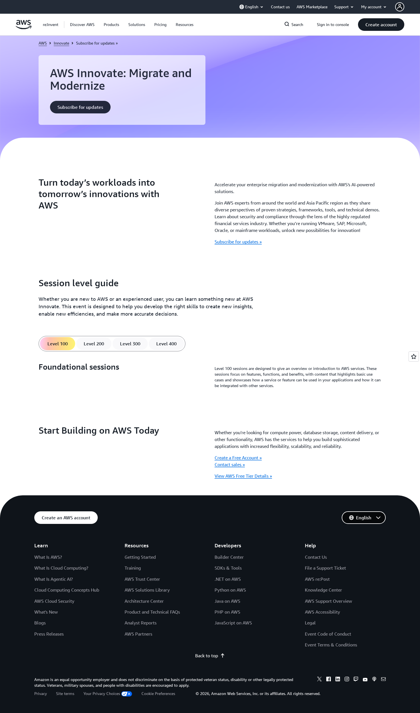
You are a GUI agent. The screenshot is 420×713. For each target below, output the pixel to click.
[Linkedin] (337, 680)
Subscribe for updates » (238, 242)
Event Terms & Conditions (331, 645)
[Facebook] (328, 680)
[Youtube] (365, 680)
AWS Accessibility (322, 612)
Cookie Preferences (158, 693)
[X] (319, 680)
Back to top (206, 655)
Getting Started (140, 557)
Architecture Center (144, 601)
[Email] (383, 680)
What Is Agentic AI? (53, 579)
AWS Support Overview (328, 601)
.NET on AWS (228, 579)
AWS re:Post (317, 579)
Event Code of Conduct (328, 634)
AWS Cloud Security (54, 601)
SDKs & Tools (228, 568)
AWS (43, 43)
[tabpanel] (210, 377)
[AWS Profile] (399, 6)
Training (133, 568)
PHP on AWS (227, 612)
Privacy (40, 693)
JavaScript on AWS (233, 623)
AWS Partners (138, 634)
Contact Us (316, 557)
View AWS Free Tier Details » (243, 476)
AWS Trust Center (142, 579)
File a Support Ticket (325, 568)
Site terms (65, 693)
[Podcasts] (374, 680)
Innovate (61, 43)
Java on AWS (227, 601)
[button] (82, 24)
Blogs (40, 623)
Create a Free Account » (238, 457)
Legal (310, 623)
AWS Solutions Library (147, 590)
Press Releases (49, 634)
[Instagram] (347, 680)
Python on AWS (230, 590)
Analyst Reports (141, 623)
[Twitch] (356, 680)
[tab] (57, 343)
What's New (46, 612)
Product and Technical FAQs (152, 612)
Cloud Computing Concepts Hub (66, 590)
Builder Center (229, 557)
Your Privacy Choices (101, 693)
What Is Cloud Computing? (61, 568)
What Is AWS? (48, 557)
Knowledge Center (323, 590)
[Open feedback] (414, 356)
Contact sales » (230, 464)
